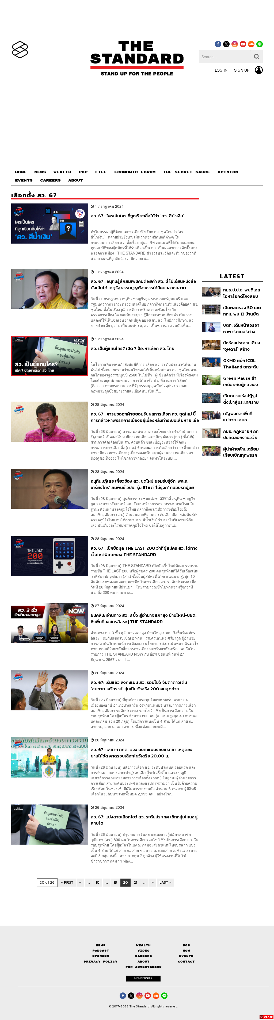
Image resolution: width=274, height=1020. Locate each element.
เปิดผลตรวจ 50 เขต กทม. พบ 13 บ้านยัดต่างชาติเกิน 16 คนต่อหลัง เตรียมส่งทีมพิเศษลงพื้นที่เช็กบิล (242, 311)
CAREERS (50, 180)
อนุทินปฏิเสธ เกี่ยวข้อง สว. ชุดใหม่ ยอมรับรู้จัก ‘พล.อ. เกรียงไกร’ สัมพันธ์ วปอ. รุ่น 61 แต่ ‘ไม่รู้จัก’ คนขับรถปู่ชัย (142, 484)
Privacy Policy (100, 961)
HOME (21, 172)
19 (115, 882)
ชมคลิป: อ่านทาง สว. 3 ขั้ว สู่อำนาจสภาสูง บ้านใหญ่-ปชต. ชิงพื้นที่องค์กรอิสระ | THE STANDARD (143, 618)
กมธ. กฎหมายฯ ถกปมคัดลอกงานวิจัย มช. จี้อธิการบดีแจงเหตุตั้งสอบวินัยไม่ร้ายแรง (241, 434)
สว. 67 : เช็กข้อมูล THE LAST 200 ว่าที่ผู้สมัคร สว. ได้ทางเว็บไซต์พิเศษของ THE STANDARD (144, 551)
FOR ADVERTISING (143, 966)
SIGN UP (241, 70)
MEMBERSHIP (143, 978)
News (100, 945)
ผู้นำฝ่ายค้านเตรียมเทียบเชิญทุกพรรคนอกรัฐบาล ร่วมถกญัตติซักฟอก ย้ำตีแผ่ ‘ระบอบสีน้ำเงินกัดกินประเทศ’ (242, 452)
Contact (186, 961)
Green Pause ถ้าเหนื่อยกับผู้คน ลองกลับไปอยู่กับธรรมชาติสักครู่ (240, 381)
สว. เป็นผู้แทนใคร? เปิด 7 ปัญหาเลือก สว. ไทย (132, 348)
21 (135, 882)
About (144, 961)
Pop (186, 945)
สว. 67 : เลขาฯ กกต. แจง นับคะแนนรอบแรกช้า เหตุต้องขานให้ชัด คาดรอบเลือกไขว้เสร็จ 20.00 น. (141, 752)
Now (186, 950)
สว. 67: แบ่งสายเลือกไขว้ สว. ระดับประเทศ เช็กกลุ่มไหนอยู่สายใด (144, 820)
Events (186, 955)
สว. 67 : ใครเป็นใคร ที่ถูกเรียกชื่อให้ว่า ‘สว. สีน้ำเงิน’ (137, 216)
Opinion (100, 955)
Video (144, 950)
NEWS (40, 172)
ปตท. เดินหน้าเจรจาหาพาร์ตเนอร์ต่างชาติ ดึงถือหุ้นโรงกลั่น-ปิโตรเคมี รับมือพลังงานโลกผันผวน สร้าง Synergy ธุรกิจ (242, 328)
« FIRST (67, 882)
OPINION (228, 172)
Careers (143, 955)
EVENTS (24, 180)
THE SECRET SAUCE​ (186, 172)
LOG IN (221, 70)
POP (83, 172)
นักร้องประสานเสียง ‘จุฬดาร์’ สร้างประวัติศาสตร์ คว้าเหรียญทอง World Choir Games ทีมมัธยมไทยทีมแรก (241, 346)
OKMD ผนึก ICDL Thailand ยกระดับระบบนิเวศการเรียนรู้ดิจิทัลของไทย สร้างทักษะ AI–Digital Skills (242, 363)
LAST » (165, 882)
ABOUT (75, 180)
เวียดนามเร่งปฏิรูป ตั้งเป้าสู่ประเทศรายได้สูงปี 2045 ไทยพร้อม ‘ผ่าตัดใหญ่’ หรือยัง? (241, 399)
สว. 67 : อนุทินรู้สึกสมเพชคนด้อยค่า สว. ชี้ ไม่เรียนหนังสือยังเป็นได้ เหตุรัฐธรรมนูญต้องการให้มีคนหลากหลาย (143, 284)
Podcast (100, 950)
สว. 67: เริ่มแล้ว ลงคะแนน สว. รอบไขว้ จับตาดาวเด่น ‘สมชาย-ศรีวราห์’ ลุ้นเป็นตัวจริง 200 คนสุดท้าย (139, 685)
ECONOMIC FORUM (134, 172)
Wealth (143, 945)
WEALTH (62, 172)
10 (98, 882)
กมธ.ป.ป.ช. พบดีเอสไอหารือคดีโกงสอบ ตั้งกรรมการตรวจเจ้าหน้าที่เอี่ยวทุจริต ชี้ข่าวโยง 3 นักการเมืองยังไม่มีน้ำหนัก (242, 293)
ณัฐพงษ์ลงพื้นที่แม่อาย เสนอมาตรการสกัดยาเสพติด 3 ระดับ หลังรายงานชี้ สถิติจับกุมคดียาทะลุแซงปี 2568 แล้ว (243, 417)
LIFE (101, 172)
